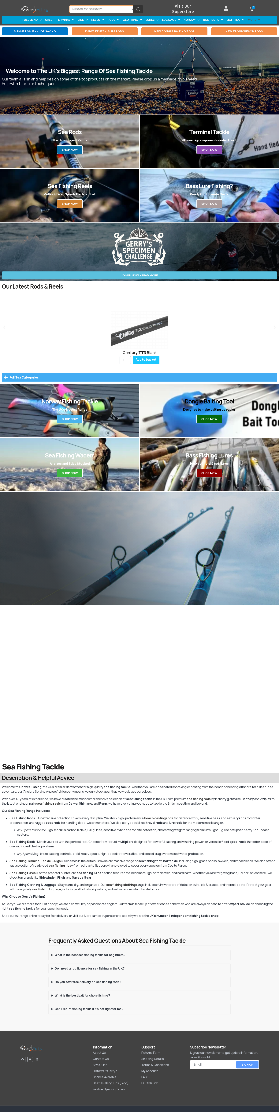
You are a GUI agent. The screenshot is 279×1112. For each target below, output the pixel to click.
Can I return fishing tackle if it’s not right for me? (89, 1009)
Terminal (63, 20)
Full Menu (30, 20)
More (252, 20)
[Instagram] (37, 1059)
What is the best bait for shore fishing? (82, 995)
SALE (48, 20)
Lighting (233, 20)
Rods (111, 20)
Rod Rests (211, 20)
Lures (150, 20)
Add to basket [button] (146, 359)
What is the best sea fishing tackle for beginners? (90, 955)
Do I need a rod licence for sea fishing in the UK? (90, 968)
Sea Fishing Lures (22, 873)
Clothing (130, 20)
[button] (4, 327)
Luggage (169, 20)
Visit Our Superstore (183, 9)
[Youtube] (30, 1059)
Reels (95, 20)
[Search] (138, 9)
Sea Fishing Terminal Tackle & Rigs (35, 861)
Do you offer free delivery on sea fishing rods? (88, 982)
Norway (190, 20)
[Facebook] (22, 1059)
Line (81, 20)
